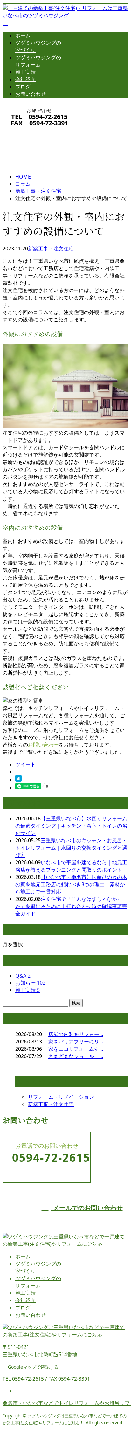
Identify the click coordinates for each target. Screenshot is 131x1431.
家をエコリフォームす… (75, 1048)
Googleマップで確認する (33, 1367)
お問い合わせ (30, 93)
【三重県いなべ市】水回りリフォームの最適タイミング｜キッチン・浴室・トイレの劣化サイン (71, 826)
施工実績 (25, 71)
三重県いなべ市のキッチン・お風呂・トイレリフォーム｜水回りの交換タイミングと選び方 (71, 848)
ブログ (23, 86)
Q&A (23, 975)
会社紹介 (25, 79)
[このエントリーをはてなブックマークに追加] (18, 779)
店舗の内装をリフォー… (75, 1034)
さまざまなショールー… (75, 1056)
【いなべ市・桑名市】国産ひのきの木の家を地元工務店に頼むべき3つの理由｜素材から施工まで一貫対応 (71, 884)
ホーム (23, 35)
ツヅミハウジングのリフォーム (38, 61)
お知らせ (30, 982)
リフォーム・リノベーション (61, 1096)
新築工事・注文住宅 (38, 190)
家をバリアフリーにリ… (75, 1041)
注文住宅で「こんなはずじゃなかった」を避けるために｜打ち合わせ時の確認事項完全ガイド (71, 906)
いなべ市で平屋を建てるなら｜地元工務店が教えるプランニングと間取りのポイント (71, 866)
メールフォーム (25, 131)
